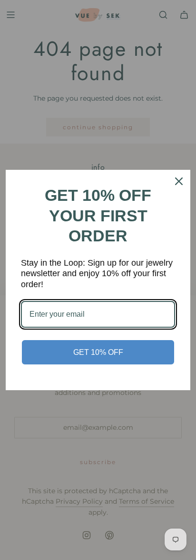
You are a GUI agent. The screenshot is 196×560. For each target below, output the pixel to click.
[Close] (178, 181)
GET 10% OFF (98, 352)
